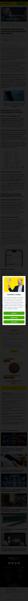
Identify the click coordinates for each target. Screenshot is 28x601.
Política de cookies (13, 308)
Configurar (14, 317)
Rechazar (14, 322)
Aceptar (14, 313)
